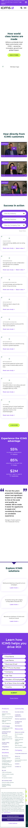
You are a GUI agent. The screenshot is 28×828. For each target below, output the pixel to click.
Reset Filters (22, 231)
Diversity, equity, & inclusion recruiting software (6, 785)
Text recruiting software (7, 716)
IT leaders (4, 775)
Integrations (5, 746)
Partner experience (20, 719)
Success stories (19, 712)
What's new (5, 749)
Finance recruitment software (6, 767)
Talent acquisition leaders (8, 774)
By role (4, 770)
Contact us (18, 766)
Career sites (5, 735)
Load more (14, 425)
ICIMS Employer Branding (6, 732)
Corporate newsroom (21, 753)
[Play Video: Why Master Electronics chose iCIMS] (14, 168)
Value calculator (18, 745)
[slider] (13, 156)
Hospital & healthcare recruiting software (7, 761)
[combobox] (5, 668)
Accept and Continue (13, 816)
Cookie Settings (12, 823)
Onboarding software (7, 718)
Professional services (18, 722)
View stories (14, 55)
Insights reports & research (19, 740)
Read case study (9, 248)
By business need (7, 780)
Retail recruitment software (6, 758)
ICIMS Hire (5, 712)
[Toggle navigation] (25, 8)
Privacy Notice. (7, 812)
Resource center (19, 732)
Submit (14, 693)
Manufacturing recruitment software (7, 764)
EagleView (15, 476)
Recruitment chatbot (7, 736)
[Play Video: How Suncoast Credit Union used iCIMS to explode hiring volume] (14, 148)
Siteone (15, 454)
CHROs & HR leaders (6, 772)
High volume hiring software (6, 721)
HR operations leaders (7, 777)
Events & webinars (19, 737)
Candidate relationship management (7, 728)
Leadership (17, 758)
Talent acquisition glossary (19, 743)
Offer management (6, 723)
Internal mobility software (8, 782)
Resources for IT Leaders (20, 747)
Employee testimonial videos (7, 739)
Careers (17, 763)
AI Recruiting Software (5, 743)
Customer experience (18, 715)
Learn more (14, 588)
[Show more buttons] (25, 156)
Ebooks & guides (19, 734)
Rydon (15, 465)
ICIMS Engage (6, 726)
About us (17, 756)
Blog (16, 735)
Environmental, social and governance (21, 760)
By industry (5, 756)
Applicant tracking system (6, 714)
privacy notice (14, 698)
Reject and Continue (12, 819)
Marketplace (18, 726)
